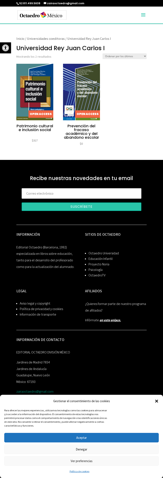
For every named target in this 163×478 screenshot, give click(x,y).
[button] (157, 401)
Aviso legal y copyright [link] (35, 303)
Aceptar (81, 438)
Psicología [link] (96, 269)
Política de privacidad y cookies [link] (41, 309)
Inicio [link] (20, 38)
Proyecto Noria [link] (99, 264)
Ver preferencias (82, 461)
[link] (5, 47)
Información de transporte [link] (38, 314)
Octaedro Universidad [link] (104, 253)
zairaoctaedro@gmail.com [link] (34, 391)
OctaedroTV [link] (97, 275)
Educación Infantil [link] (101, 258)
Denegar (81, 449)
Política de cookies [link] (79, 471)
